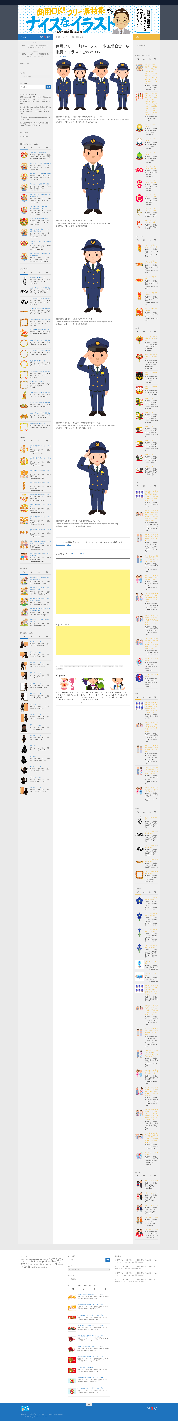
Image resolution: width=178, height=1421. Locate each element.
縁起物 (44, 152)
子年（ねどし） (34, 184)
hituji (22, 1259)
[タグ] (47, 148)
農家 (40, 1267)
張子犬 (24, 1264)
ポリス (99, 666)
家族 (31, 579)
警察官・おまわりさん (63, 37)
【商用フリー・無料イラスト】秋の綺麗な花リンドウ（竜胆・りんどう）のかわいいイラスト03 (151, 921)
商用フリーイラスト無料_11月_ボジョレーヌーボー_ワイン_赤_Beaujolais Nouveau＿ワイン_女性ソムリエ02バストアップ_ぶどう (92, 697)
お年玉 (42, 206)
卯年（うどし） (96, 1294)
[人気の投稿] (31, 148)
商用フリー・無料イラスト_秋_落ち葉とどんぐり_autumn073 (151, 865)
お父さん (150, 495)
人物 (81, 37)
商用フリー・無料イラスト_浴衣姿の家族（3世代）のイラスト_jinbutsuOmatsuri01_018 (151, 526)
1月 (46, 194)
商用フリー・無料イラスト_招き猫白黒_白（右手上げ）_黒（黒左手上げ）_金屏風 (151, 446)
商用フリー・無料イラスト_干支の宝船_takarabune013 (151, 87)
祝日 (146, 961)
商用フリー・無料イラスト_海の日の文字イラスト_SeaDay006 (151, 967)
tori (39, 1259)
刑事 (66, 666)
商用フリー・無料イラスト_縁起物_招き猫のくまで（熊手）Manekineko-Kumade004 (151, 364)
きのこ (31, 329)
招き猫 (151, 338)
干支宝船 (147, 64)
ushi (45, 1259)
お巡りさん (83, 666)
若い (32, 1267)
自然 (43, 277)
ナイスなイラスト (63, 57)
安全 (61, 666)
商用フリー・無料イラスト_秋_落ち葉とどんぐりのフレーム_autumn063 (40, 385)
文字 (40, 1264)
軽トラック (37, 577)
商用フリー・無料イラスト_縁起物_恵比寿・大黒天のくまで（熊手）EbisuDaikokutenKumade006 (40, 157)
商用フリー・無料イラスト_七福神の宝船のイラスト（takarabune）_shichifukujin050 (40, 200)
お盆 (154, 897)
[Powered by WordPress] (28, 1416)
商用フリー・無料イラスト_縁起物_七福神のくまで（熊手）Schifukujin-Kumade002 (40, 247)
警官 (70, 666)
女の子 (31, 555)
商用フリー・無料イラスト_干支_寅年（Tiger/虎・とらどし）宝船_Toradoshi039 (40, 177)
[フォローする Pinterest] (45, 37)
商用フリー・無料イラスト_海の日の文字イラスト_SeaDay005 (151, 979)
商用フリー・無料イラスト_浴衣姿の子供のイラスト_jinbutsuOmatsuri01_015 (151, 585)
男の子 (48, 553)
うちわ (146, 556)
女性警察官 (59, 668)
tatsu (34, 1259)
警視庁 (104, 666)
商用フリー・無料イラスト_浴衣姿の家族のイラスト (151, 504)
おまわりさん (91, 666)
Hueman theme (43, 1416)
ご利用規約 (25, 136)
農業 (48, 577)
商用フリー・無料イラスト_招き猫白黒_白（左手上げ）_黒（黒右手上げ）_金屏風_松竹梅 (151, 404)
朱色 (46, 1264)
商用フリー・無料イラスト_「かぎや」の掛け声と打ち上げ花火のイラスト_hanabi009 (151, 666)
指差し (32, 1264)
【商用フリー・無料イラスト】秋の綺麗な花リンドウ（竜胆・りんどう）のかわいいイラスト (151, 953)
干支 (45, 163)
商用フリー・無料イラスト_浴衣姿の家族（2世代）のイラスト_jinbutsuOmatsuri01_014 (151, 607)
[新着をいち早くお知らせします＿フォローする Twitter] (41, 37)
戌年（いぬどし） (152, 81)
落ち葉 (31, 277)
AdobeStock (60, 545)
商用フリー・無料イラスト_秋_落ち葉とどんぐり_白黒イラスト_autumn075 (40, 292)
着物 (152, 491)
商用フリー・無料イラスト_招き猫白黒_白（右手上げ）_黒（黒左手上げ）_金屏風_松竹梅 (151, 418)
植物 (40, 277)
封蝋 (53, 1261)
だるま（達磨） (153, 372)
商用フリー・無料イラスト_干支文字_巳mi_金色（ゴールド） (151, 214)
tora (37, 1259)
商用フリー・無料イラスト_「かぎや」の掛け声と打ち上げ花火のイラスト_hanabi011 (151, 682)
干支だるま (148, 93)
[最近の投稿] (24, 148)
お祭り (148, 512)
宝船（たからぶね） (35, 194)
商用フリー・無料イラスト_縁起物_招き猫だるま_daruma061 (151, 392)
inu (26, 1259)
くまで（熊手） (34, 152)
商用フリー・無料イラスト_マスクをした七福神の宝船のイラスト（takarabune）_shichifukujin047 (40, 259)
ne (29, 1259)
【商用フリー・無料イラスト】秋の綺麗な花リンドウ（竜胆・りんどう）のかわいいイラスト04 (151, 905)
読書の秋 (32, 446)
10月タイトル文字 (149, 245)
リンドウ (147, 897)
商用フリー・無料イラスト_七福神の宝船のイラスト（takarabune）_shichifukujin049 (40, 212)
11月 (31, 243)
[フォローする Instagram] (48, 37)
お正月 (42, 194)
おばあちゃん (43, 543)
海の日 (150, 961)
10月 (44, 446)
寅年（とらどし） (34, 163)
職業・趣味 (75, 37)
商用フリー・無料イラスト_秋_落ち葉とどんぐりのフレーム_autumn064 (40, 375)
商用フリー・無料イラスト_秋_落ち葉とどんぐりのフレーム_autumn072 (40, 323)
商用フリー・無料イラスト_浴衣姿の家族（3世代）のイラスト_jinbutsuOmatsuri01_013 (151, 630)
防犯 (121, 666)
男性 (149, 493)
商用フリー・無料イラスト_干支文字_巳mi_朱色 (151, 227)
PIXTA (69, 545)
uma (42, 1259)
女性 (152, 493)
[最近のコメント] (39, 148)
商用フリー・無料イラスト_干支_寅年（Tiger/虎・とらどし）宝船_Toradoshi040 (40, 167)
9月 (36, 446)
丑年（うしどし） (45, 229)
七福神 (40, 152)
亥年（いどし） (149, 83)
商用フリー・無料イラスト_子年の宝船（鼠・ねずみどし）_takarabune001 (40, 188)
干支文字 (153, 168)
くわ (47, 1259)
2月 (146, 1181)
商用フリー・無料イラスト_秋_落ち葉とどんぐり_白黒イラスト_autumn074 (40, 302)
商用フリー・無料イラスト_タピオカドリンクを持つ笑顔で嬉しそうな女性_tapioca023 (116, 695)
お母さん (149, 496)
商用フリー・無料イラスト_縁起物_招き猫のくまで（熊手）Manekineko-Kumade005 (151, 346)
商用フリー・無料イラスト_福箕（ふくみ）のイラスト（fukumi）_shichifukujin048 (40, 222)
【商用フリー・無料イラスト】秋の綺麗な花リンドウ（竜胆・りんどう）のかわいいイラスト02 (151, 937)
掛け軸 (36, 1264)
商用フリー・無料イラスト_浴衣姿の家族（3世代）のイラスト (151, 652)
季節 (37, 196)
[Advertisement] (93, 592)
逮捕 (116, 666)
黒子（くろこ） (34, 641)
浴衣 (146, 491)
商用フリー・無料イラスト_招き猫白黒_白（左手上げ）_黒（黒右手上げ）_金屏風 (151, 432)
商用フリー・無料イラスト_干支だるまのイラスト (151, 118)
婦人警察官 (76, 666)
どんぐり (32, 288)
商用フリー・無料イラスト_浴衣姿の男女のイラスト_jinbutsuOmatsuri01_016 (151, 567)
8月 (154, 495)
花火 (149, 491)
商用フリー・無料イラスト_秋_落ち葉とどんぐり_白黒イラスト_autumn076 (40, 281)
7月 (146, 495)
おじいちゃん (150, 538)
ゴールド (30, 1261)
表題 (35, 1267)
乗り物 (31, 577)
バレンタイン (151, 1181)
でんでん (52, 1259)
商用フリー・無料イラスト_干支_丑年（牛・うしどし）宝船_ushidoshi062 (40, 235)
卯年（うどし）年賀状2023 (84, 1294)
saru (31, 1259)
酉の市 (40, 241)
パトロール (111, 666)
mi (27, 1259)
